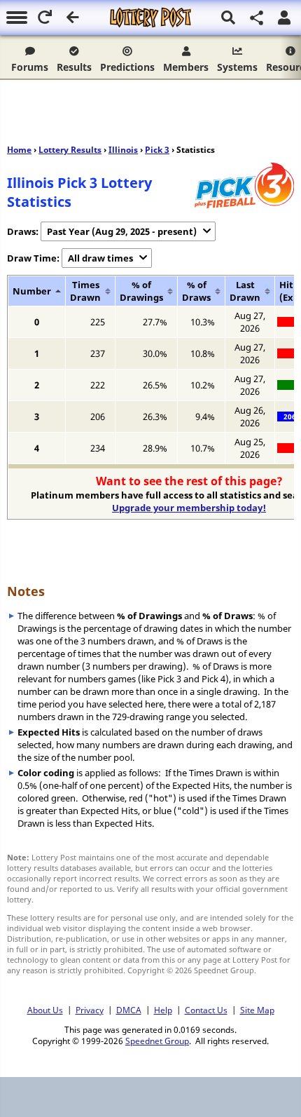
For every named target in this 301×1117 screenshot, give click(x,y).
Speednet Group (157, 1040)
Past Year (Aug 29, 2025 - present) (122, 231)
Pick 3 (157, 150)
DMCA (128, 1009)
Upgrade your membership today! (189, 507)
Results (74, 67)
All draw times (100, 258)
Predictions (127, 67)
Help (163, 1009)
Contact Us (206, 1009)
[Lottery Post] (150, 17)
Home (19, 150)
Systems (237, 67)
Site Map (257, 1009)
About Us (45, 1009)
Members (186, 67)
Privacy (90, 1009)
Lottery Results (70, 150)
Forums (29, 67)
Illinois (123, 150)
